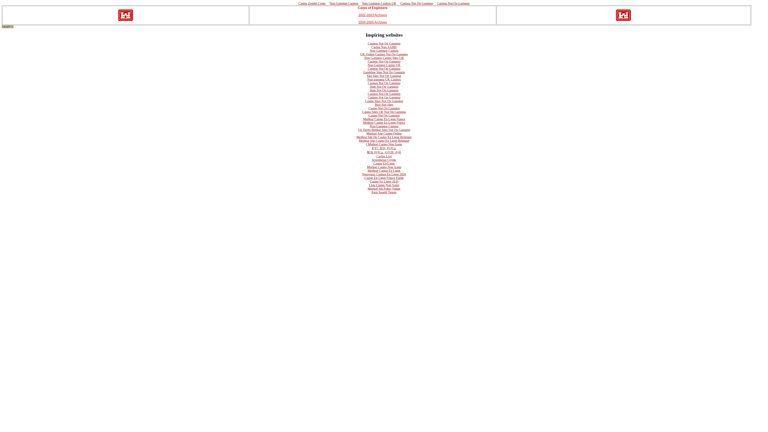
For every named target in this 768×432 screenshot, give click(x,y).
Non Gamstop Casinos (344, 3)
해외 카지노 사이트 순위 (384, 152)
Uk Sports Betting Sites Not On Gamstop (384, 130)
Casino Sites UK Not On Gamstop (384, 112)
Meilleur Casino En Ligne (384, 170)
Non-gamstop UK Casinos (384, 79)
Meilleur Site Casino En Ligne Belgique (384, 140)
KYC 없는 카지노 (384, 148)
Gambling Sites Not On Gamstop (384, 72)
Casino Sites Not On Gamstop (384, 101)
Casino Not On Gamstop (384, 108)
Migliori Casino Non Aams (384, 167)
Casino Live (384, 156)
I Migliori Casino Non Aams (384, 144)
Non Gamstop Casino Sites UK (384, 58)
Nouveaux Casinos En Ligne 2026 (384, 174)
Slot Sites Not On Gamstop (384, 76)
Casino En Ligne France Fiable (384, 178)
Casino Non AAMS (384, 47)
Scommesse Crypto (384, 160)
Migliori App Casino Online (384, 133)
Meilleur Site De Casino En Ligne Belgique (384, 137)
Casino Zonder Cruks (312, 3)
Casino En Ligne (384, 163)
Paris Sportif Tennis (384, 192)
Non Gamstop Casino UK (384, 65)
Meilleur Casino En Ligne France (384, 119)
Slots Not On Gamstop (384, 86)
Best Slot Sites (384, 104)
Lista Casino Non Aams (384, 185)
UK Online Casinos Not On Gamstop (384, 54)
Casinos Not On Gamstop (416, 3)
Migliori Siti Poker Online (384, 188)
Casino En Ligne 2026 (384, 181)
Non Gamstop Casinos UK (379, 3)
